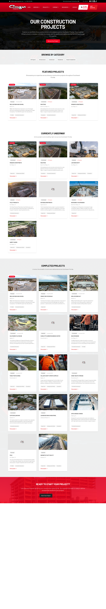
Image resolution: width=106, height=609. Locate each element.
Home (29, 7)
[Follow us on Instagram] (92, 1)
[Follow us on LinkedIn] (94, 1)
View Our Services (60, 495)
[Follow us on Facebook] (90, 1)
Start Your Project (46, 495)
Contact (74, 7)
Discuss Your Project (53, 41)
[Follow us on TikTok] (96, 1)
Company (55, 7)
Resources (65, 7)
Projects (45, 7)
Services (36, 7)
